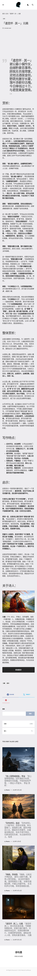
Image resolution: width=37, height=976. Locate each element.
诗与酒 (18, 952)
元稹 (4, 683)
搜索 (3, 709)
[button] (3, 4)
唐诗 (8, 683)
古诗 (7, 13)
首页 (3, 13)
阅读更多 (18, 670)
